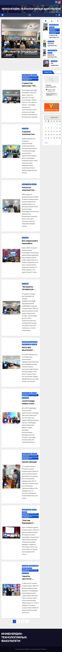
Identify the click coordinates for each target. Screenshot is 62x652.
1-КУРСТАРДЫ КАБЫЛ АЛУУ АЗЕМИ (28, 403)
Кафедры (52, 27)
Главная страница (54, 24)
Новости (30, 568)
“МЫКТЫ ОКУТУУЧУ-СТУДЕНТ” (27, 579)
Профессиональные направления (54, 33)
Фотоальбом (25, 397)
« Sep (46, 143)
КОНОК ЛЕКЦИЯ (29, 462)
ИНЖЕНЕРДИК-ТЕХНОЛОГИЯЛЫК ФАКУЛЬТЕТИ (31, 8)
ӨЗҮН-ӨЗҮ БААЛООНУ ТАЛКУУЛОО (27, 350)
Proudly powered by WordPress (23, 649)
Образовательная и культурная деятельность (54, 30)
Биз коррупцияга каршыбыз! (55, 65)
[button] (56, 15)
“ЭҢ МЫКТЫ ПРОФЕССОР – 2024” (20, 53)
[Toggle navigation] (29, 15)
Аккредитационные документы (29, 341)
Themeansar (43, 649)
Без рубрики (51, 41)
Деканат (50, 52)
